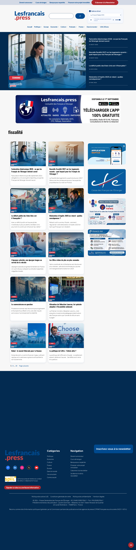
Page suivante (24, 366)
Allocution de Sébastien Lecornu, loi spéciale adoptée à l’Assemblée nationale (65, 305)
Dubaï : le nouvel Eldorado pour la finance (26, 351)
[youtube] (36, 467)
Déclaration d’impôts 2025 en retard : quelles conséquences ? (106, 78)
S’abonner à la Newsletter (105, 2)
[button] (131, 545)
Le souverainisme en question (22, 304)
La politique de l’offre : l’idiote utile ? (62, 351)
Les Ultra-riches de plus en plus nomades (64, 260)
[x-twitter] (29, 467)
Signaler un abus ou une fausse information (22, 487)
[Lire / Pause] (91, 20)
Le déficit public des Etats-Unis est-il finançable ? (107, 66)
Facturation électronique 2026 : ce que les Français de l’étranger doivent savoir (108, 40)
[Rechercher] (80, 16)
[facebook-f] (8, 467)
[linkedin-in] (15, 467)
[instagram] (22, 467)
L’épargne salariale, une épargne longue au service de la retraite (26, 261)
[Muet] (113, 20)
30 (16, 366)
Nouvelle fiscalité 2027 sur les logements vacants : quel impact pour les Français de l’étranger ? (108, 53)
